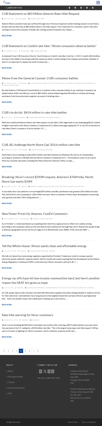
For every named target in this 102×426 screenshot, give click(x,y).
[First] (4, 351)
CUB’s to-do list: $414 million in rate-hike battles (34, 112)
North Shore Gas (88, 83)
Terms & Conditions (88, 422)
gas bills (40, 186)
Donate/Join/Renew (16, 388)
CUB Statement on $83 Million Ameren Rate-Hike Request (40, 13)
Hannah (25, 219)
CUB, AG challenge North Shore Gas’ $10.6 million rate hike (41, 144)
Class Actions (35, 83)
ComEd (36, 51)
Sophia (23, 83)
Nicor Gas (77, 83)
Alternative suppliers (35, 288)
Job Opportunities (15, 376)
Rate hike (40, 19)
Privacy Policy (73, 422)
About (10, 371)
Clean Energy (35, 251)
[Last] (38, 351)
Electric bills (74, 288)
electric (65, 288)
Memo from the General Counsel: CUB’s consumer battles (40, 78)
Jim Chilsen (22, 19)
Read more (6, 36)
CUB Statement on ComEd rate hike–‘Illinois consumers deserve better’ (49, 46)
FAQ (10, 393)
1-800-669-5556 (52, 378)
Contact (11, 382)
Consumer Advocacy (37, 117)
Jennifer (25, 320)
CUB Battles (60, 83)
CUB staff (69, 83)
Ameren (33, 19)
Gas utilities (49, 186)
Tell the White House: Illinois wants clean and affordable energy (44, 246)
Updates (57, 117)
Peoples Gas (6, 85)
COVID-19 (51, 83)
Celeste (24, 150)
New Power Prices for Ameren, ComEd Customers (35, 213)
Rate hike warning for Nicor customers (27, 315)
